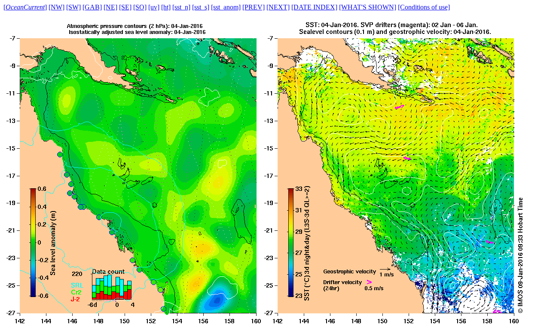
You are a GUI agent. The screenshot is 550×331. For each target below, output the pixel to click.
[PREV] (253, 7)
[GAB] (92, 7)
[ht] (166, 7)
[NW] (56, 7)
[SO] (140, 7)
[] (25, 7)
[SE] (125, 7)
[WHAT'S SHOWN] (367, 7)
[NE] (110, 7)
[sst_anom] (226, 7)
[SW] (73, 7)
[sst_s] (200, 7)
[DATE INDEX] (314, 7)
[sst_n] (181, 7)
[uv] (153, 7)
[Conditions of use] (424, 7)
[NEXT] (278, 7)
